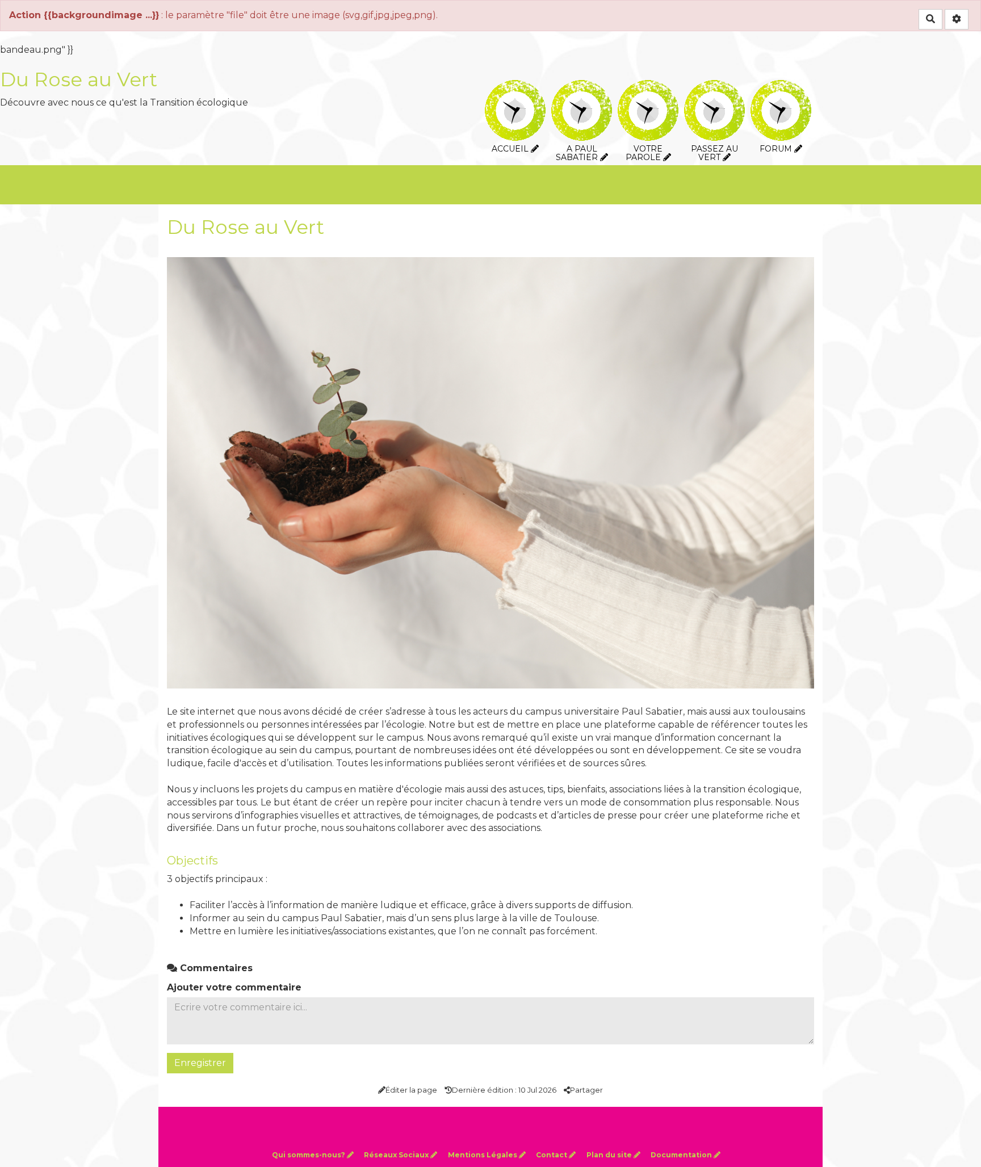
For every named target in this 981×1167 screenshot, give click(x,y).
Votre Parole (648, 88)
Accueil (515, 88)
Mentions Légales (483, 1155)
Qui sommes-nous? (309, 1155)
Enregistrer (200, 1062)
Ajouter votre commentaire (234, 987)
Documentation (682, 1155)
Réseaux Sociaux (397, 1155)
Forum (781, 88)
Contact (552, 1155)
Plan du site (610, 1155)
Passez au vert (714, 88)
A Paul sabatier (581, 88)
